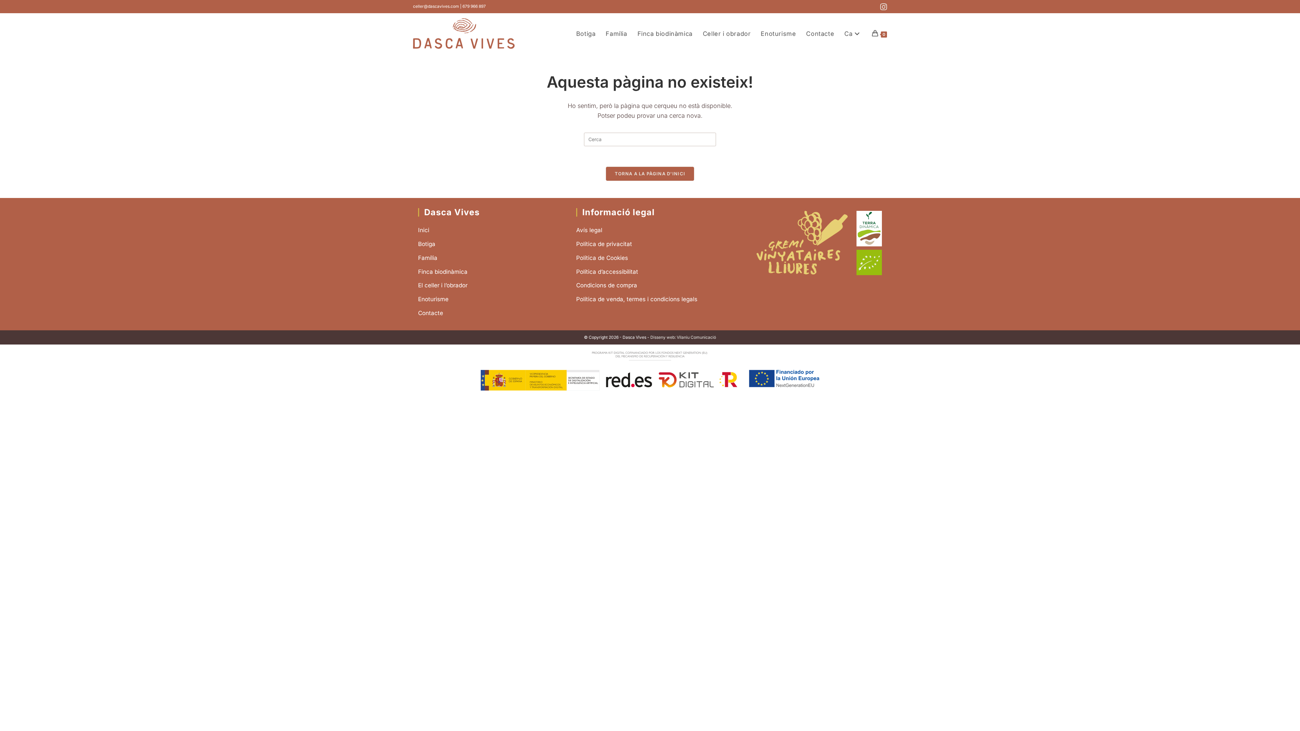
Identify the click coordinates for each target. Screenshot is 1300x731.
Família (427, 257)
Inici (423, 230)
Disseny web (662, 337)
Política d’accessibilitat (607, 271)
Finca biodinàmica (443, 271)
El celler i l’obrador (443, 285)
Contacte (430, 313)
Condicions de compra (606, 285)
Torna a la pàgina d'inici (650, 173)
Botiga (426, 244)
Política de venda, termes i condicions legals (636, 299)
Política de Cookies (602, 257)
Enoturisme (433, 299)
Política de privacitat (604, 244)
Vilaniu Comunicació (696, 337)
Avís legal (589, 230)
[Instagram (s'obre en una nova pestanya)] (882, 7)
